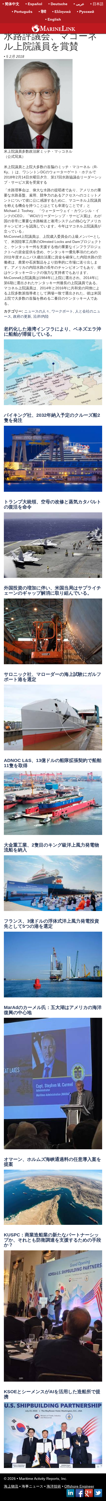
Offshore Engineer (79, 1486)
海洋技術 (54, 1486)
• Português (22, 12)
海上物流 (11, 1486)
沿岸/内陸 (41, 316)
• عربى (79, 4)
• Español (33, 4)
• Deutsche (57, 4)
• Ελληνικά (61, 12)
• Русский (85, 12)
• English (53, 19)
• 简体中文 (11, 4)
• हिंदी (42, 12)
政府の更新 (22, 316)
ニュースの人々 (36, 311)
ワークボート (62, 311)
